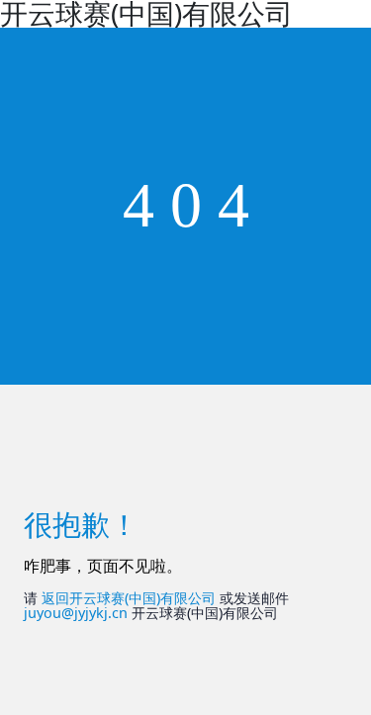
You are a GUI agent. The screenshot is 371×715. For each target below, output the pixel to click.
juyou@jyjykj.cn (76, 612)
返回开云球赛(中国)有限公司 (129, 597)
